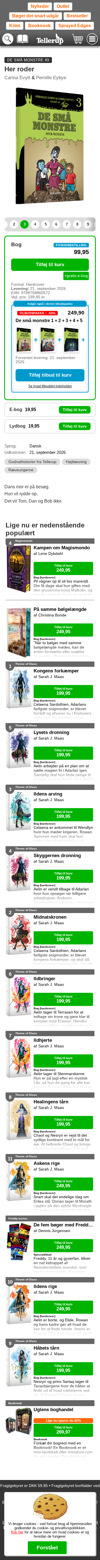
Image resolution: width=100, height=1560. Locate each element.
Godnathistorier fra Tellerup (32, 462)
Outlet (63, 6)
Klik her (17, 1532)
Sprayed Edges (74, 25)
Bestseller (77, 15)
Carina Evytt (17, 77)
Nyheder (40, 6)
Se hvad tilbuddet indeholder (50, 386)
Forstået (47, 1547)
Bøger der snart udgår (35, 15)
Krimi (14, 25)
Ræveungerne (20, 470)
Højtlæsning (76, 462)
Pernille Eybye (51, 77)
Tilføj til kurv (50, 264)
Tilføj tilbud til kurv (50, 375)
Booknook (39, 25)
